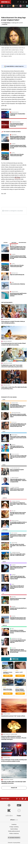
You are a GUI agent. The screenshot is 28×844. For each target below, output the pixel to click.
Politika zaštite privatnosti (14, 831)
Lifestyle (23, 5)
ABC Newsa (17, 177)
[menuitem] (23, 2)
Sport (10, 5)
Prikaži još (14, 787)
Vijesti (4, 5)
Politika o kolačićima (14, 833)
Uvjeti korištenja (14, 829)
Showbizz (16, 5)
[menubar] (23, 2)
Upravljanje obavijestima (15, 837)
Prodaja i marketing (14, 826)
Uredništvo (14, 824)
